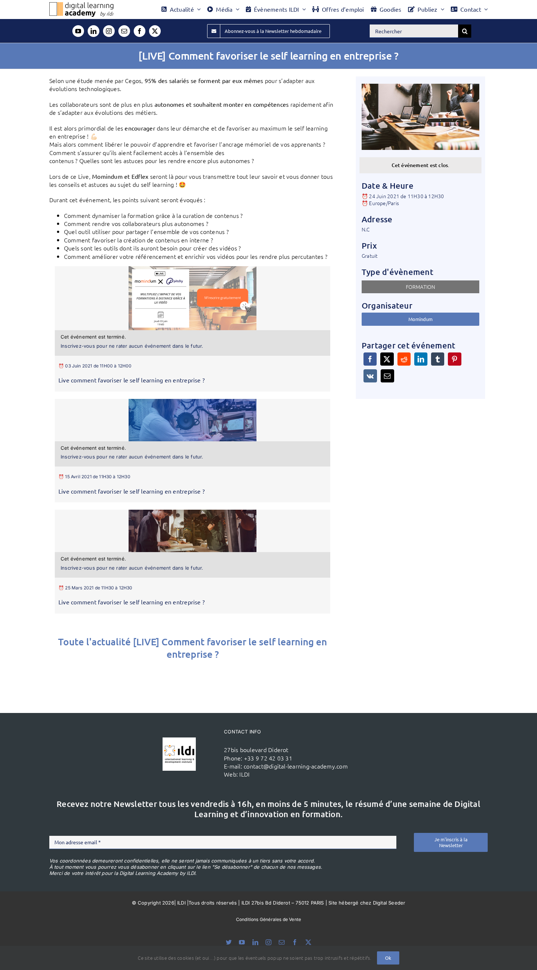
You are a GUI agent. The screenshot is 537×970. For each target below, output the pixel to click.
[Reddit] (404, 359)
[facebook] (139, 31)
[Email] (387, 375)
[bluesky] (229, 942)
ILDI (244, 774)
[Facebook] (370, 359)
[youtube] (78, 31)
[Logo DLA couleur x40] (81, 5)
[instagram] (109, 31)
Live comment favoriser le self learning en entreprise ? (131, 380)
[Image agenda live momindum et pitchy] (192, 269)
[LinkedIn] (420, 359)
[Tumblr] (437, 359)
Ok (388, 958)
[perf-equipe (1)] (192, 401)
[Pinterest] (454, 359)
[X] (386, 359)
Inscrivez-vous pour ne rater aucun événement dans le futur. (132, 346)
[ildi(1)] (179, 740)
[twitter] (155, 31)
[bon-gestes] (192, 512)
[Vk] (370, 375)
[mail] (124, 31)
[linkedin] (93, 31)
